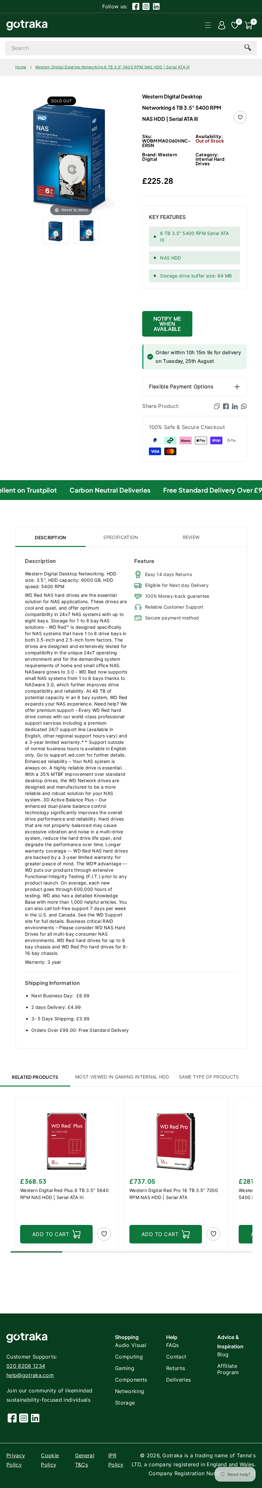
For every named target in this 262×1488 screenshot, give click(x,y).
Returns (175, 1368)
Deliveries (178, 1379)
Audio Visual (130, 1345)
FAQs (172, 1345)
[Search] (248, 48)
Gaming (124, 1368)
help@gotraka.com (30, 1375)
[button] (208, 25)
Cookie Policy (50, 1460)
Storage (125, 1402)
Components (131, 1379)
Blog (222, 1354)
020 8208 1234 (25, 1366)
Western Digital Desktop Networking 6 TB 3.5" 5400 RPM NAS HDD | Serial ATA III (112, 67)
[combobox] (131, 48)
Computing (129, 1356)
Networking (129, 1391)
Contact (176, 1356)
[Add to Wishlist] (240, 117)
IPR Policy (116, 1460)
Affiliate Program (228, 1369)
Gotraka (172, 1455)
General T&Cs (84, 1460)
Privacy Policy (15, 1460)
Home (20, 67)
